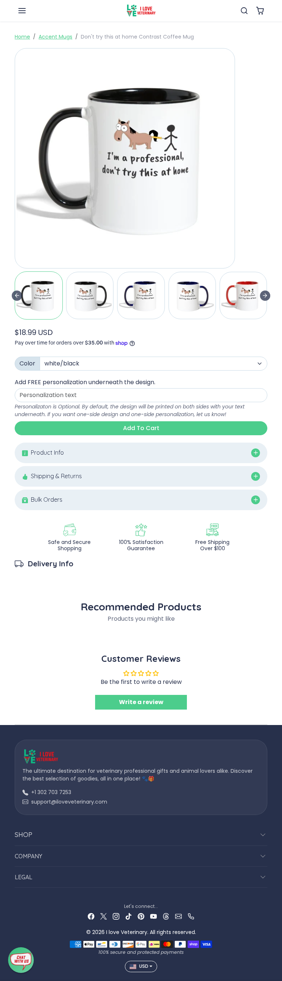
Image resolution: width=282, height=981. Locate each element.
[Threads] (166, 916)
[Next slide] (265, 296)
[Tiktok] (128, 916)
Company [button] (28, 856)
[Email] (178, 916)
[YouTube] (153, 916)
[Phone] (191, 916)
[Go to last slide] (17, 296)
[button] (29, 11)
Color (27, 363)
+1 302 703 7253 (51, 792)
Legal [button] (23, 877)
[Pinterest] (141, 916)
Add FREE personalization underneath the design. (85, 382)
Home (22, 36)
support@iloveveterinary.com (69, 801)
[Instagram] (116, 916)
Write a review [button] (141, 702)
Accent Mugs (55, 36)
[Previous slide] (17, 635)
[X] (103, 916)
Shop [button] (23, 834)
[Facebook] (91, 916)
